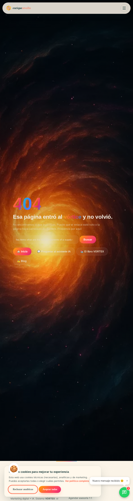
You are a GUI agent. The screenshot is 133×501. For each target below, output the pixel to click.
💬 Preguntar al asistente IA (54, 251)
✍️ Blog (21, 261)
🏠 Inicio (22, 251)
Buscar (87, 239)
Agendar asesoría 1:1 (80, 498)
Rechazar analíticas (23, 489)
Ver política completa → (78, 481)
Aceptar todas (50, 489)
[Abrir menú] (124, 8)
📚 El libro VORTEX (92, 251)
